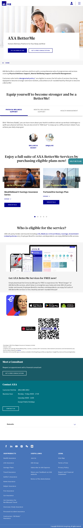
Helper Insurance (9, 486)
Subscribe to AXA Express (40, 467)
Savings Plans (8, 467)
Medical (44, 234)
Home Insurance (9, 481)
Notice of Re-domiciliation (40, 479)
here (19, 350)
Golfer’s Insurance (10, 477)
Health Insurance (9, 458)
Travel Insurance (9, 472)
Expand (6, 199)
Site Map (61, 458)
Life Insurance (8, 463)
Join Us (33, 458)
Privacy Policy (63, 467)
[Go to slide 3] (40, 216)
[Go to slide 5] (46, 216)
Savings (64, 234)
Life (38, 234)
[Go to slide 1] (34, 216)
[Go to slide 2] (37, 216)
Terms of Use (63, 463)
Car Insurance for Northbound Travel (10, 501)
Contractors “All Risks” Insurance (12, 517)
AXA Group (35, 463)
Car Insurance (8, 495)
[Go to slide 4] (43, 216)
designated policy (27, 78)
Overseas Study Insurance (13, 507)
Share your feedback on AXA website (41, 473)
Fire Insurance (8, 491)
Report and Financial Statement (65, 473)
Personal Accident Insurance (14, 511)
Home (8, 63)
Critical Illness (54, 234)
